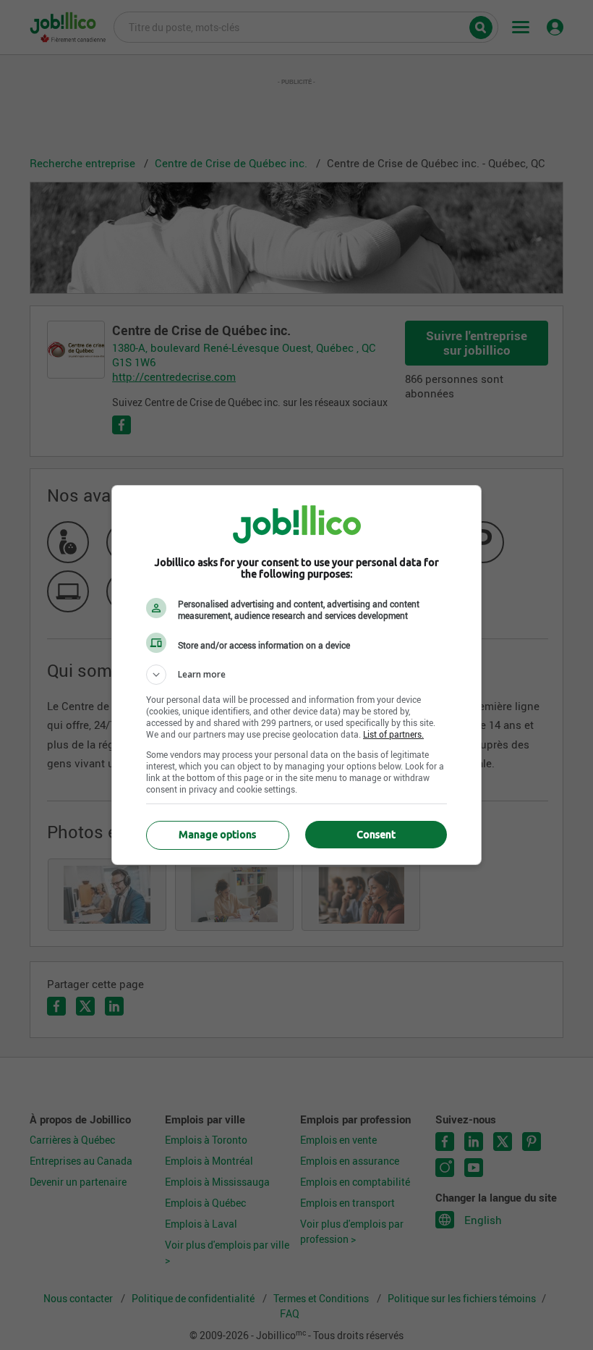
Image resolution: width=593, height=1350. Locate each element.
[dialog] (296, 675)
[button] (296, 675)
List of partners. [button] (393, 734)
